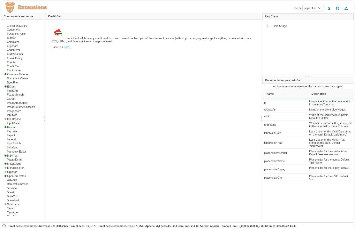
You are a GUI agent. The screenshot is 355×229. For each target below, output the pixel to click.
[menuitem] (20, 26)
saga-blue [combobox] (310, 8)
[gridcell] (285, 103)
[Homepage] (329, 8)
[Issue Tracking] (346, 8)
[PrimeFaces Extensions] (10, 7)
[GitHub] (338, 8)
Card (66, 47)
